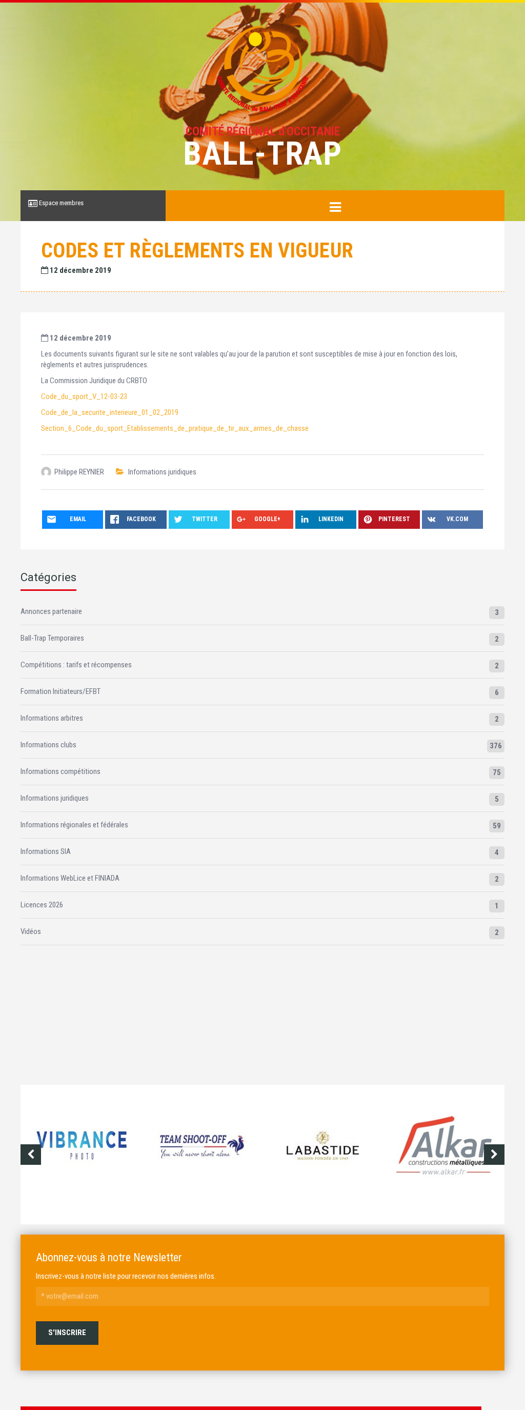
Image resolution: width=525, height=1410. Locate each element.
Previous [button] (31, 1154)
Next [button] (494, 1154)
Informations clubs (48, 744)
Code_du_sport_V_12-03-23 (84, 396)
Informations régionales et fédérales (74, 824)
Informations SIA (46, 851)
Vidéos (31, 931)
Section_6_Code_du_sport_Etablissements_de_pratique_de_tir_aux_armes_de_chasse (175, 428)
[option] (105, 1154)
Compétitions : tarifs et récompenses (76, 664)
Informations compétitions (60, 771)
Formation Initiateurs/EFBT (60, 691)
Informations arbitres (52, 718)
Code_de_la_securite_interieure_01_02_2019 (109, 412)
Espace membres (60, 203)
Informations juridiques (162, 471)
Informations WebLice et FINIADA (70, 878)
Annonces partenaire (51, 611)
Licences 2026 (42, 904)
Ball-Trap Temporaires (52, 638)
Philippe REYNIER (79, 471)
